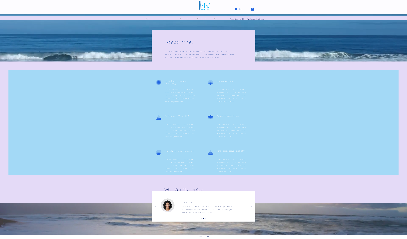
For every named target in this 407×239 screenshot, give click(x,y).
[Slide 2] (203, 218)
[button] (252, 8)
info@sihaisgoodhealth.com (255, 19)
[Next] (251, 206)
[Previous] (155, 206)
